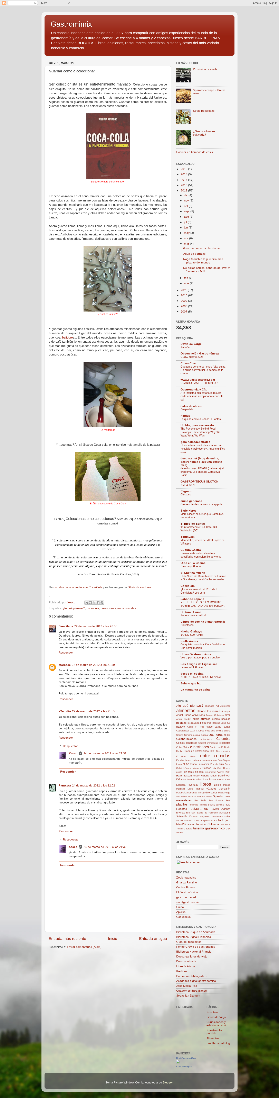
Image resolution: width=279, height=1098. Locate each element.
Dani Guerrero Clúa (186, 1058)
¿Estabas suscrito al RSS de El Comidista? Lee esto (199, 591)
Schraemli (224, 812)
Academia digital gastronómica (196, 980)
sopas (179, 820)
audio (196, 719)
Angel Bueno (183, 715)
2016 (184, 169)
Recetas (181, 808)
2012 (184, 190)
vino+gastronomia (187, 902)
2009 (184, 300)
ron (188, 812)
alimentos (185, 710)
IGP (178, 779)
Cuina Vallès (182, 747)
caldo (209, 726)
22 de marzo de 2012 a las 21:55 (93, 711)
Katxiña (185, 347)
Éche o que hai (191, 683)
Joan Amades (194, 779)
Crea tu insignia (184, 1066)
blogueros (205, 722)
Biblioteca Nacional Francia (193, 951)
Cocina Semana (184, 735)
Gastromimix (71, 24)
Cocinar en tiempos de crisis (194, 152)
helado (196, 775)
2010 (184, 295)
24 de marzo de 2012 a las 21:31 (105, 753)
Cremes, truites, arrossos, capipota (201, 504)
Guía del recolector (188, 941)
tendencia (225, 824)
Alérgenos (225, 706)
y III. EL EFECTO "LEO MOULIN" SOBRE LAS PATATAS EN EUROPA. (203, 604)
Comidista (188, 585)
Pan (196, 800)
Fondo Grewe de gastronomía (195, 946)
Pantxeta (65, 785)
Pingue (185, 415)
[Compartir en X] (94, 603)
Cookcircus (183, 916)
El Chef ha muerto (193, 572)
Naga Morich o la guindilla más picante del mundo (203, 261)
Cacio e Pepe (195, 727)
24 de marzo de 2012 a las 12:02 (93, 785)
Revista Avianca (220, 809)
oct (186, 206)
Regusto (186, 491)
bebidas (181, 722)
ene (187, 283)
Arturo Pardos (183, 719)
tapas (214, 820)
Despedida (187, 409)
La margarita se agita (195, 689)
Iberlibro (181, 971)
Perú (228, 800)
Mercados (211, 792)
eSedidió (65, 711)
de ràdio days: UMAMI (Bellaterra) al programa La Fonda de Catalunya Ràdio (202, 472)
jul (186, 222)
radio (227, 804)
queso (211, 804)
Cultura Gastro (191, 549)
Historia (205, 775)
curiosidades (199, 747)
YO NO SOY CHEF (192, 634)
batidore (67, 337)
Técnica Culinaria (207, 824)
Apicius (180, 912)
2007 (184, 311)
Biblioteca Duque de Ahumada (195, 932)
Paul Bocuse (216, 800)
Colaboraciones (186, 738)
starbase (65, 664)
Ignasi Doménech (220, 775)
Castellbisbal (182, 730)
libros (205, 784)
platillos (181, 804)
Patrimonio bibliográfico (191, 976)
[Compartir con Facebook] (98, 603)
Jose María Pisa (186, 985)
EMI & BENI (188, 484)
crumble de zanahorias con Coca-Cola (78, 587)
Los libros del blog (218, 1043)
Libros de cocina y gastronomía (203, 621)
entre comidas (126, 608)
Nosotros (212, 1012)
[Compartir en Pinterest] (102, 603)
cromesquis (212, 743)
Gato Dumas (223, 768)
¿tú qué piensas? (73, 608)
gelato (179, 772)
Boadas (216, 723)
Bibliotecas (187, 625)
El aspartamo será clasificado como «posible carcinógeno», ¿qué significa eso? (203, 448)
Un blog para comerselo (197, 425)
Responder (66, 652)
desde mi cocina (192, 673)
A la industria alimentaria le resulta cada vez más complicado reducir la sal (202, 396)
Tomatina (180, 828)
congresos (191, 742)
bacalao (225, 719)
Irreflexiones (189, 641)
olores (209, 796)
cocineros (216, 734)
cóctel (227, 735)
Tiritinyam (187, 536)
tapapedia (205, 820)
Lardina (219, 779)
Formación (204, 764)
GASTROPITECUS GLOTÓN (199, 481)
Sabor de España (192, 599)
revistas (180, 812)
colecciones (108, 608)
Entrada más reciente (67, 938)
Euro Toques (224, 760)
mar (187, 243)
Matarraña (181, 792)
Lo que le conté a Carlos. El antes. (201, 419)
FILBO (186, 764)
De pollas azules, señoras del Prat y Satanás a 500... (206, 269)
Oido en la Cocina (193, 563)
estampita (212, 760)
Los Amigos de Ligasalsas (199, 664)
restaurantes (199, 808)
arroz (227, 715)
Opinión (218, 796)
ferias (179, 764)
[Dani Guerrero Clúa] (178, 1062)
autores (205, 718)
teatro (190, 824)
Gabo (227, 764)
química (220, 804)
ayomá (216, 719)
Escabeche (181, 760)
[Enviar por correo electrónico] (86, 603)
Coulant (202, 743)
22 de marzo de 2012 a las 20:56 (95, 626)
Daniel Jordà (216, 747)
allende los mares (208, 711)
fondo (193, 764)
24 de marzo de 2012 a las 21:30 (105, 846)
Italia (183, 779)
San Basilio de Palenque (204, 812)
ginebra (199, 772)
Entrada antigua (153, 938)
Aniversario (198, 715)
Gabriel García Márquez (188, 768)
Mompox (192, 796)
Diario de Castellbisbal (196, 751)
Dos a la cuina (223, 751)
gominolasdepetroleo (195, 441)
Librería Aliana (185, 966)
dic (186, 195)
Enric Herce (188, 510)
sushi (196, 820)
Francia (214, 764)
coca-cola (93, 608)
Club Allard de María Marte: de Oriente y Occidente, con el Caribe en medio (203, 578)
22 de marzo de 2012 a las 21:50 (93, 664)
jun (186, 227)
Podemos (193, 804)
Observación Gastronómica (200, 353)
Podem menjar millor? (193, 615)
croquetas (224, 742)
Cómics (180, 742)
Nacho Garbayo (191, 631)
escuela (202, 760)
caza (192, 730)
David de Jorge (191, 343)
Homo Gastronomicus (196, 654)
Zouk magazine (186, 877)
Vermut (179, 832)
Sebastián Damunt (187, 816)
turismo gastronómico (209, 828)
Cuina (180, 907)
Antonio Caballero (215, 715)
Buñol (223, 723)
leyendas (193, 784)
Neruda (201, 796)
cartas (227, 726)
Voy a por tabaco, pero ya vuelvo (200, 657)
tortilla (189, 828)
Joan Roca (208, 779)
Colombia (223, 738)
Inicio (112, 938)
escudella (193, 760)
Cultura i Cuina (191, 612)
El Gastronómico (187, 892)
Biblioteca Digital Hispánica (193, 936)
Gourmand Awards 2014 (217, 772)
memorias (192, 792)
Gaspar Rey (209, 768)
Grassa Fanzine (186, 882)
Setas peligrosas (203, 110)
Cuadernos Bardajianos (191, 990)
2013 (184, 185)
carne (218, 726)
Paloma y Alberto (191, 566)
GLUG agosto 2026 (192, 356)
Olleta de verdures (139, 587)
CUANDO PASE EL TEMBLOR (199, 383)
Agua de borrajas (194, 253)
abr (186, 238)
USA (228, 828)
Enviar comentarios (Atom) (84, 946)
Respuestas (70, 746)
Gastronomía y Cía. (194, 389)
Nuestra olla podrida (214, 1032)
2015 (184, 174)
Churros (200, 730)
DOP (212, 751)
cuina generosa (191, 501)
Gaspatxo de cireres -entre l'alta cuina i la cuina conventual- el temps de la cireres (203, 370)
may (187, 232)
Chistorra (186, 494)
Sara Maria (66, 626)
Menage (202, 792)
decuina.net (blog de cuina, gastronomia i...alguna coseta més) (201, 462)
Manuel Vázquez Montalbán (213, 788)
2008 (184, 306)
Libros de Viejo (216, 1017)
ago (187, 216)
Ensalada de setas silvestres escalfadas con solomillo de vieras (201, 555)
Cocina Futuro (185, 887)
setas (227, 816)
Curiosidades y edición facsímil (216, 1023)
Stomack (188, 820)
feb (186, 277)
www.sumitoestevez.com (198, 379)
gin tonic (189, 772)
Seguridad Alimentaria (211, 816)
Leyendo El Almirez (192, 667)
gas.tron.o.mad (186, 897)
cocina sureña (200, 735)
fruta (221, 764)
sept (187, 211)
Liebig (217, 784)
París (203, 800)
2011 (184, 290)
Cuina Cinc (188, 363)
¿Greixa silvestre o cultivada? (205, 133)
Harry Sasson (184, 775)
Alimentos (212, 1038)
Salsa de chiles (191, 406)
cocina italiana (223, 730)
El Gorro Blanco (186, 756)
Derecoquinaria (186, 961)
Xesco (73, 753)
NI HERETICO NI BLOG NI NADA (201, 676)
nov (187, 200)
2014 (184, 179)
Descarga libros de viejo (191, 956)
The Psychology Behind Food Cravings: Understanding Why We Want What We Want (200, 432)
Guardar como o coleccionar (201, 248)
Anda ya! (225, 711)
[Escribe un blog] (90, 603)
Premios (203, 804)
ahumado (209, 706)
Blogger (168, 1082)
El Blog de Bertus (193, 523)
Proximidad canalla (205, 69)
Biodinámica (193, 723)
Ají (217, 705)
